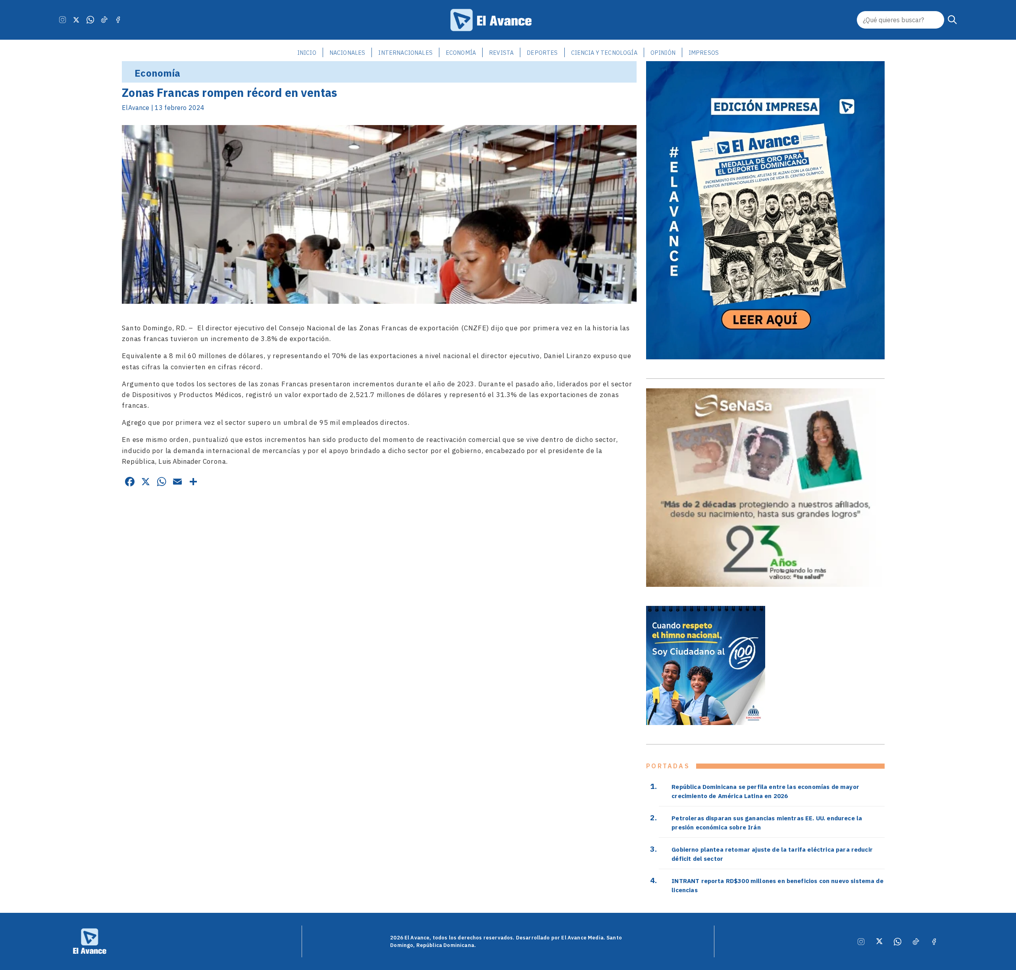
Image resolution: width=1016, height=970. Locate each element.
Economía (461, 52)
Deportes (542, 52)
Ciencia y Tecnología (604, 52)
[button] (952, 20)
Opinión (662, 52)
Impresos (704, 52)
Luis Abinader (179, 461)
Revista (501, 52)
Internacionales (405, 52)
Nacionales (347, 52)
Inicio (306, 52)
